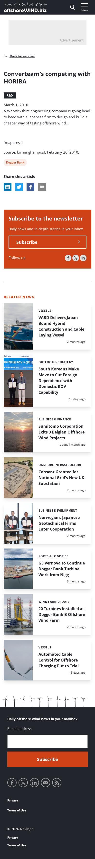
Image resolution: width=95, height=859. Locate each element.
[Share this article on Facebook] (30, 187)
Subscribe (27, 242)
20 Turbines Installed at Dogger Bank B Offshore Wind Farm (61, 614)
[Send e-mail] (45, 782)
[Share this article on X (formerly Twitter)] (19, 187)
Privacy (12, 800)
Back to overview (22, 56)
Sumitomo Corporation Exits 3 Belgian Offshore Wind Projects (61, 432)
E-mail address (19, 728)
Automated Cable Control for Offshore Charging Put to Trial (58, 660)
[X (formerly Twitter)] (75, 258)
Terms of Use (16, 810)
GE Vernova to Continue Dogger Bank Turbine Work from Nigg (61, 568)
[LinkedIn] (83, 258)
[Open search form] (72, 7)
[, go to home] (25, 7)
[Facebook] (68, 258)
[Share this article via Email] (42, 187)
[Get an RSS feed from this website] (56, 782)
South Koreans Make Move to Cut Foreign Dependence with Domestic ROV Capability (58, 380)
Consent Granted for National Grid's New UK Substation (61, 477)
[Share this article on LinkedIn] (7, 187)
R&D (10, 95)
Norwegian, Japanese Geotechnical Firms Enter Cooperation (59, 523)
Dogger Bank (15, 163)
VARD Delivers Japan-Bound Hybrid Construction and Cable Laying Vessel (61, 326)
